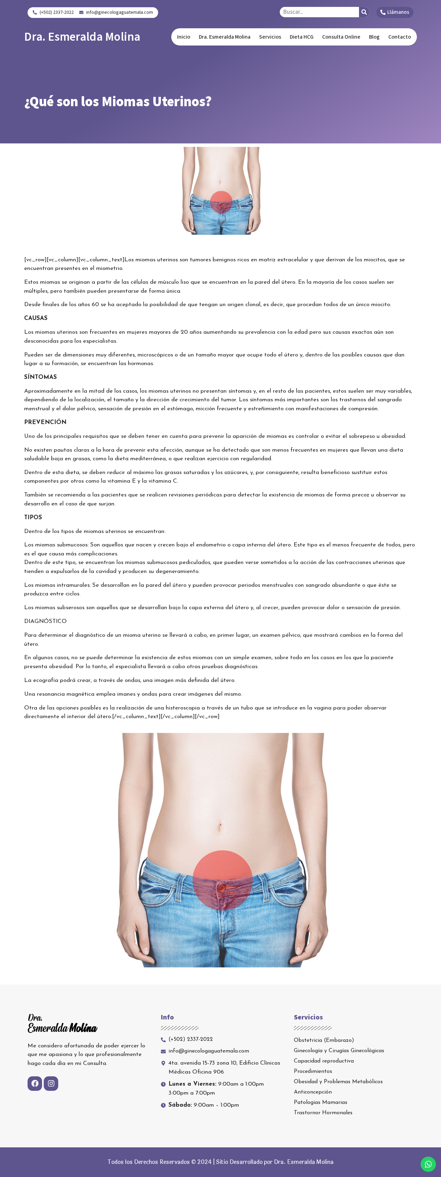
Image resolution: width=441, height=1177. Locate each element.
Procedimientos (313, 1071)
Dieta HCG (302, 37)
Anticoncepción (313, 1092)
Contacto (399, 37)
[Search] (364, 12)
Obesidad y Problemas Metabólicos (338, 1082)
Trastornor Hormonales (323, 1113)
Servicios (270, 37)
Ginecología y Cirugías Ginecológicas (339, 1051)
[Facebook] (35, 1083)
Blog (374, 37)
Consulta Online (341, 37)
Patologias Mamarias (320, 1102)
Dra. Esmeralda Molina (82, 37)
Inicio (183, 37)
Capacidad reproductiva (324, 1061)
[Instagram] (51, 1083)
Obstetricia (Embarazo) (324, 1040)
